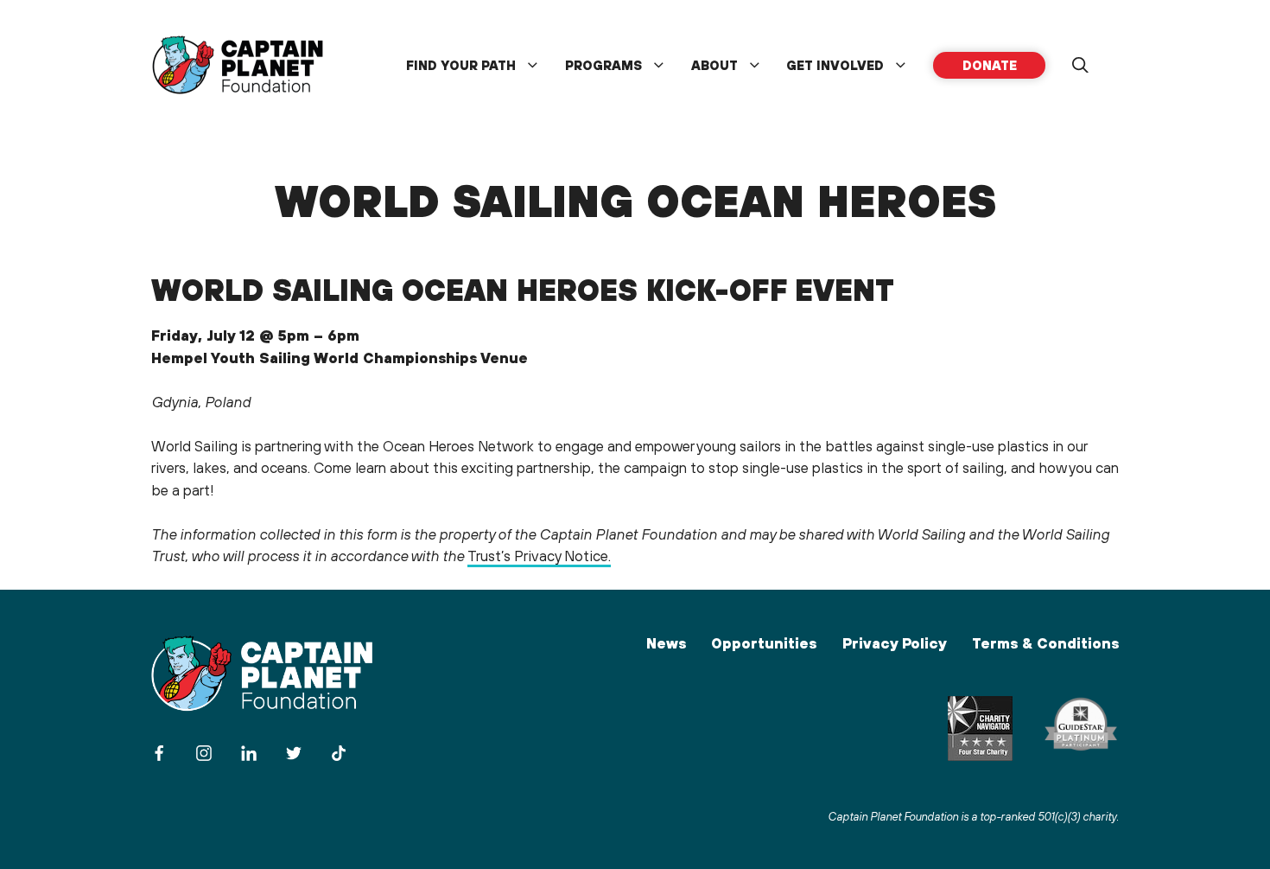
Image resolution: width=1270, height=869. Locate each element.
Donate (989, 65)
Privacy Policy (894, 643)
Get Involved (835, 65)
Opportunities (763, 643)
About (714, 65)
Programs (603, 65)
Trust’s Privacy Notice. (539, 556)
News (666, 643)
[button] (1079, 66)
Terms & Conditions (1045, 643)
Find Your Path (461, 65)
